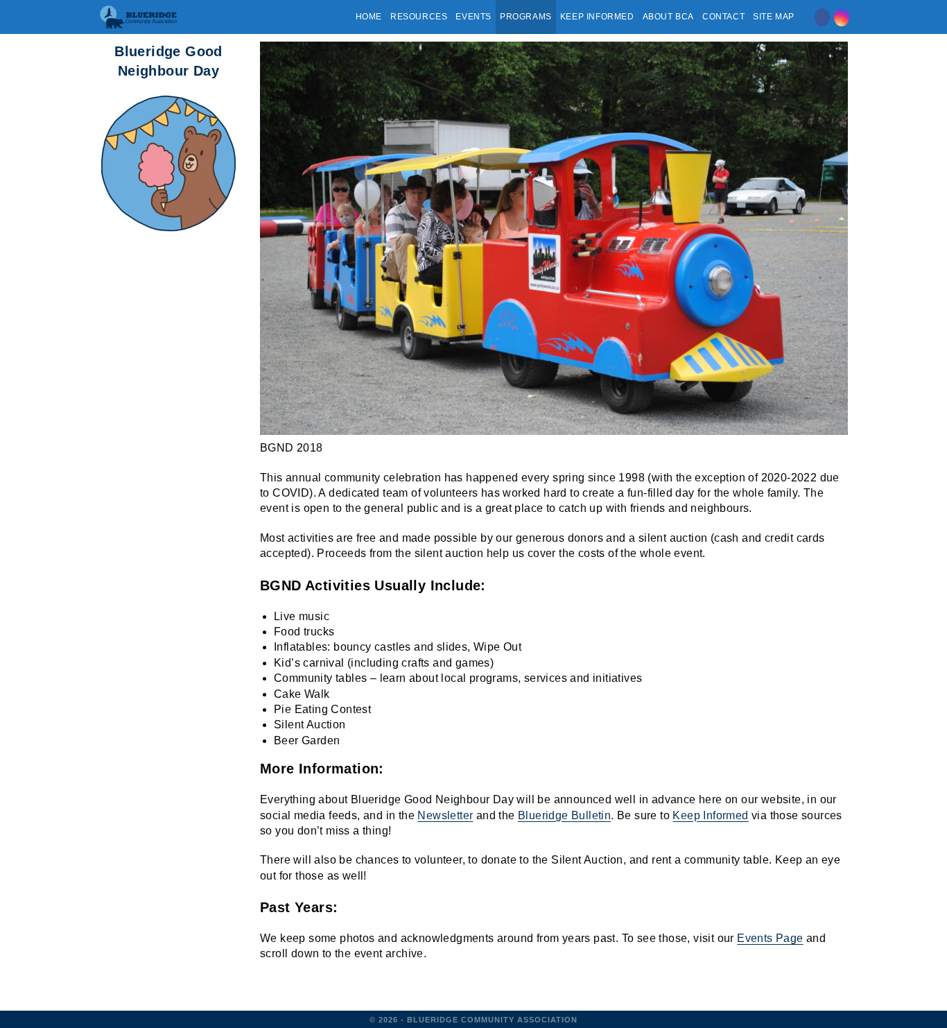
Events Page (770, 938)
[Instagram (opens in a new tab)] (841, 17)
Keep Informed (710, 815)
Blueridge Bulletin (564, 815)
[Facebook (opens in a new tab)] (822, 17)
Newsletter (445, 815)
